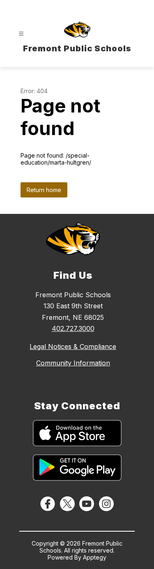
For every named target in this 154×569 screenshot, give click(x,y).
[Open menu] (21, 34)
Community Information (73, 363)
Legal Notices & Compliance (73, 346)
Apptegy (94, 557)
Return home (44, 189)
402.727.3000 (73, 328)
